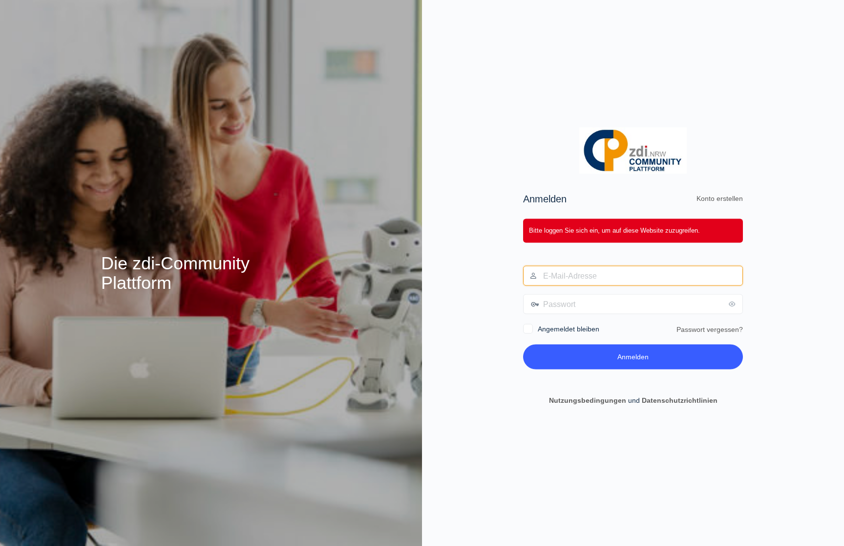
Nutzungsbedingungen (587, 400)
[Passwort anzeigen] (733, 303)
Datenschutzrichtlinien (679, 400)
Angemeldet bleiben (568, 328)
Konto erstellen (719, 198)
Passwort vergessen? (709, 329)
